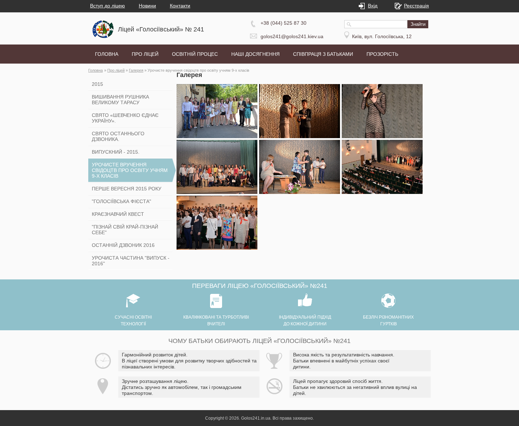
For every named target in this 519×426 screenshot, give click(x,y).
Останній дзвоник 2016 (123, 245)
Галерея (136, 70)
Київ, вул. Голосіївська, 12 (382, 36)
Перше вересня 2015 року (126, 188)
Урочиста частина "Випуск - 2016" (130, 260)
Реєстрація (416, 5)
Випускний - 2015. (115, 152)
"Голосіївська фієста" (121, 201)
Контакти (180, 5)
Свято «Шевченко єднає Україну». (125, 118)
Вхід (372, 5)
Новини (147, 5)
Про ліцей (116, 70)
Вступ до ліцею (107, 5)
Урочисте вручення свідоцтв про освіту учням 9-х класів (130, 170)
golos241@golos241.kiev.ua (292, 36)
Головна (95, 70)
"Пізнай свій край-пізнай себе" (125, 229)
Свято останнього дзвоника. (118, 136)
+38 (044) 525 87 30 (283, 23)
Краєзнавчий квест (118, 214)
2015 (97, 84)
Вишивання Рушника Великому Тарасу (120, 99)
